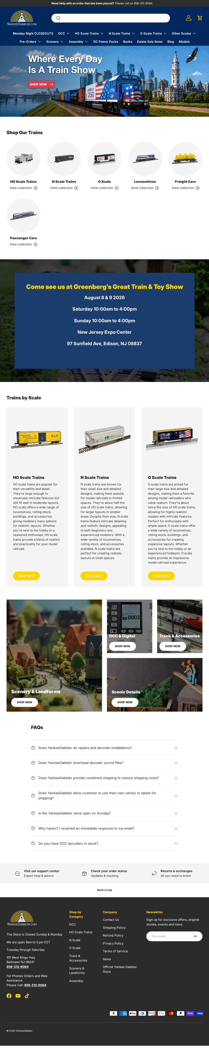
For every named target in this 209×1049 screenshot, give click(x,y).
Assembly (76, 981)
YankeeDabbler (24, 1030)
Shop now (24, 702)
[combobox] (110, 18)
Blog (170, 42)
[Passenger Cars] (23, 215)
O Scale (104, 182)
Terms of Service (115, 951)
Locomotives (145, 182)
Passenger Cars (23, 238)
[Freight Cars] (185, 159)
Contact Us (111, 920)
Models (184, 42)
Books (127, 42)
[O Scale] (104, 159)
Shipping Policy (114, 928)
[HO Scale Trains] (23, 159)
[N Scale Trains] (64, 159)
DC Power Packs (105, 42)
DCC (72, 924)
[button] (200, 17)
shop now (94, 575)
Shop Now (26, 575)
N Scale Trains (64, 182)
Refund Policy (113, 935)
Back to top (104, 890)
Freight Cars (185, 182)
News (107, 959)
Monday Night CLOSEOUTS (33, 33)
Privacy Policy (113, 943)
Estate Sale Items (149, 42)
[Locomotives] (145, 159)
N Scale (74, 940)
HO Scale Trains (23, 182)
